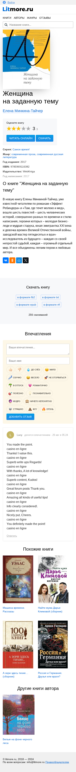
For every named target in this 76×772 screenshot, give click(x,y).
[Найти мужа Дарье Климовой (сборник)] (53, 602)
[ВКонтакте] (6, 260)
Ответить (12, 535)
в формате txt (50, 297)
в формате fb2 (26, 297)
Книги (7, 17)
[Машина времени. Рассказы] (18, 602)
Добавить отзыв (20, 416)
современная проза (23, 154)
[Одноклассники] (12, 260)
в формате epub (26, 304)
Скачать (44, 138)
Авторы (19, 17)
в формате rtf (52, 304)
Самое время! (21, 149)
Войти (11, 2)
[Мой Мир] (19, 260)
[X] (26, 260)
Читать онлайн (20, 138)
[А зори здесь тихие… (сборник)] (18, 667)
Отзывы (45, 17)
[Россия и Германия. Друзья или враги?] (53, 667)
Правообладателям (57, 762)
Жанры (32, 17)
